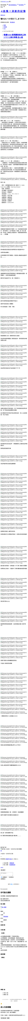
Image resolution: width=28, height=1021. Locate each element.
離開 (8, 1018)
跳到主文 (3, 15)
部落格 (5, 27)
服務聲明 (16, 1001)
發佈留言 (3, 878)
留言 (10, 859)
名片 (4, 28)
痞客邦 (7, 859)
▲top (2, 867)
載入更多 (3, 870)
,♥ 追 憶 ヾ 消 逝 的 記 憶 (13, 11)
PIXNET (6, 999)
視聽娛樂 (11, 863)
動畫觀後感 (12, 864)
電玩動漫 (12, 22)
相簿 (4, 25)
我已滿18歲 (3, 1018)
